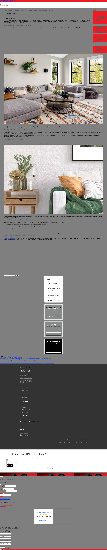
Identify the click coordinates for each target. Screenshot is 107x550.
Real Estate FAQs (99, 52)
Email (1, 488)
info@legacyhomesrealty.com (6, 1)
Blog (94, 42)
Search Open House (99, 29)
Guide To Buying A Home (101, 30)
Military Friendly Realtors (101, 28)
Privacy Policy (70, 439)
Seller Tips (98, 40)
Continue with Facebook (5, 499)
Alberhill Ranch (101, 18)
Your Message (3, 492)
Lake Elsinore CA (26, 409)
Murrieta (97, 22)
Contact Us (98, 46)
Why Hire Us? (98, 36)
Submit (1, 496)
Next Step (2, 493)
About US (98, 50)
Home (94, 9)
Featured (95, 10)
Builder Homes (25, 390)
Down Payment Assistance (101, 27)
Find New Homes (99, 26)
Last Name (2, 486)
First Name (2, 485)
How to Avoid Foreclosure (101, 38)
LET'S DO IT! (3, 506)
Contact (94, 45)
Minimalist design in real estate (10, 27)
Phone (1, 489)
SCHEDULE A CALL (53, 351)
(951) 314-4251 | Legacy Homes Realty (8, 0)
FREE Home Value (53, 316)
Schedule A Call (99, 48)
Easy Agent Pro (31, 435)
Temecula (97, 23)
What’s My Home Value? (101, 37)
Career (97, 51)
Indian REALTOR (99, 32)
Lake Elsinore (98, 19)
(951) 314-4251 (23, 375)
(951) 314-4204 (23, 376)
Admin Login (83, 439)
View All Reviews (42, 520)
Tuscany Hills (100, 15)
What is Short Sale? (99, 39)
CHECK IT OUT (54, 333)
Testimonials (95, 43)
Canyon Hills (100, 12)
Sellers (94, 33)
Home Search (98, 31)
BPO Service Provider (100, 49)
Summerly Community (102, 16)
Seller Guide (98, 41)
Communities (98, 11)
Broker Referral (99, 47)
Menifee (97, 20)
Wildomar (97, 21)
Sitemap (76, 439)
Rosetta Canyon (101, 17)
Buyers (94, 25)
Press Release (98, 35)
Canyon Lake (100, 13)
